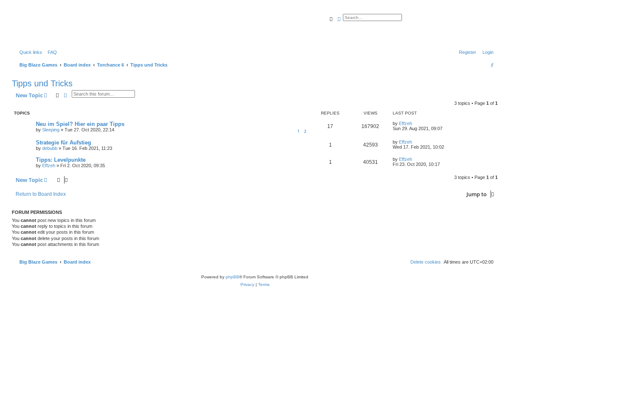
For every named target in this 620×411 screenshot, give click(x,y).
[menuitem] (50, 52)
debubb (49, 148)
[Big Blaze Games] (50, 27)
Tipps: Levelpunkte (61, 160)
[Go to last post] (415, 123)
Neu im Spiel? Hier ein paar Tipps (80, 124)
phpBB (232, 277)
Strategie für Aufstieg (63, 142)
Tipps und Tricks (42, 83)
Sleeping (50, 129)
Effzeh (405, 123)
